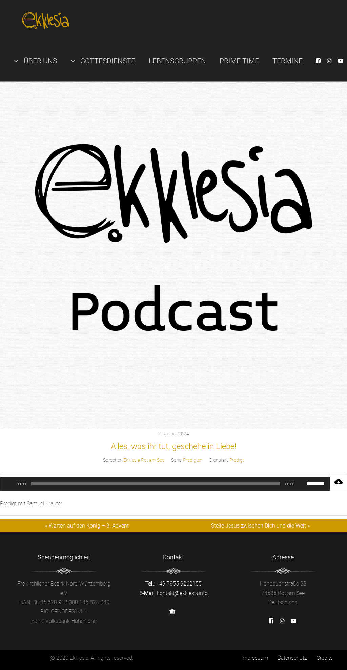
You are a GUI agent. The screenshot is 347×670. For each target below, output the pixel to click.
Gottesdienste (107, 61)
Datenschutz (292, 658)
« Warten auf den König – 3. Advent (87, 525)
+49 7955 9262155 (179, 583)
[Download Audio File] (338, 482)
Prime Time (239, 61)
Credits (325, 658)
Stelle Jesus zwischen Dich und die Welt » (260, 525)
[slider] (316, 483)
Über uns (39, 61)
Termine (287, 61)
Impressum (254, 658)
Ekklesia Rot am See (143, 460)
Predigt (236, 460)
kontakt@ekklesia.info (182, 593)
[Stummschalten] (302, 483)
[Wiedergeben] (9, 483)
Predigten (193, 460)
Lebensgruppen (177, 61)
